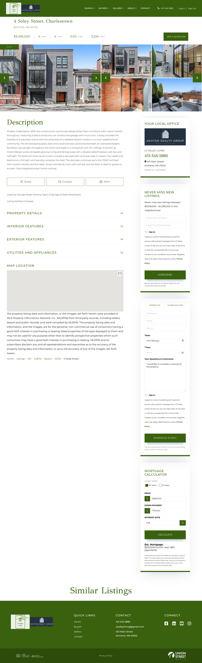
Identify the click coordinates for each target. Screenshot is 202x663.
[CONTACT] (176, 36)
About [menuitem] (131, 8)
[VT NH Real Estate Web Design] (177, 656)
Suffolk (37, 359)
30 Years (153, 485)
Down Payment (153, 505)
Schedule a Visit (175, 305)
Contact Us (149, 170)
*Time (147, 347)
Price (148, 493)
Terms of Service (157, 450)
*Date (147, 335)
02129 (58, 359)
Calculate (165, 534)
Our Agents (161, 170)
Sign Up (192, 8)
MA (29, 359)
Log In (182, 8)
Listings (20, 359)
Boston (48, 359)
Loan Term (151, 481)
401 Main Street (126, 634)
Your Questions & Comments (159, 359)
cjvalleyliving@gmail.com (130, 627)
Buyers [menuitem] (103, 8)
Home (10, 359)
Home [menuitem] (77, 622)
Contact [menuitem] (145, 8)
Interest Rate (152, 517)
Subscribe (165, 274)
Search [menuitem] (89, 8)
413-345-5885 (167, 8)
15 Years (165, 485)
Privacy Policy (105, 655)
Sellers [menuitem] (117, 8)
